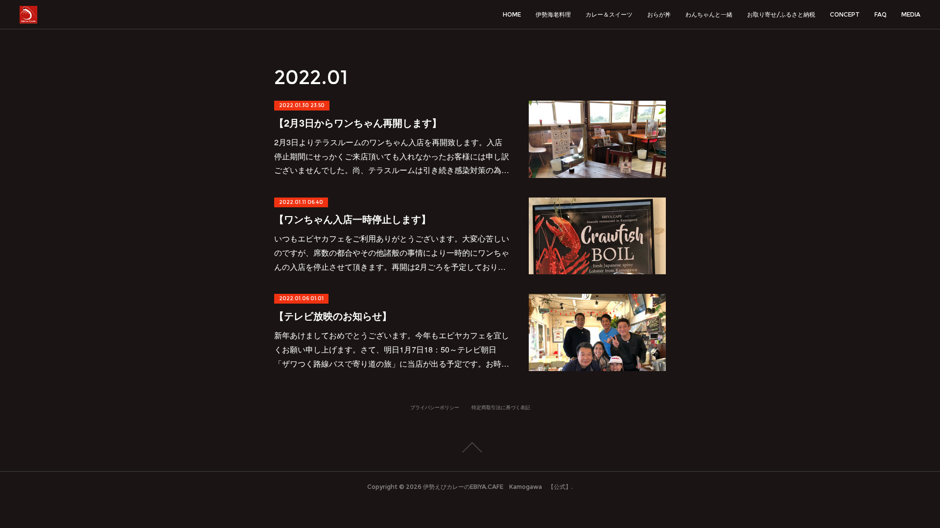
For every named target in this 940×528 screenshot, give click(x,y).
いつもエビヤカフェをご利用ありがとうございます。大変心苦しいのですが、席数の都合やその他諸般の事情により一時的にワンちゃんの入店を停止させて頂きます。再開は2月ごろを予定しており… (391, 252)
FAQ (880, 14)
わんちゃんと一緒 (708, 14)
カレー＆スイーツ (609, 14)
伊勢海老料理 (553, 14)
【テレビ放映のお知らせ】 (333, 315)
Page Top (470, 447)
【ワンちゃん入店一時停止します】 (352, 219)
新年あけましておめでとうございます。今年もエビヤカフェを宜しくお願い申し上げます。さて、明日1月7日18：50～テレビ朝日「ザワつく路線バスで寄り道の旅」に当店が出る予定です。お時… (391, 349)
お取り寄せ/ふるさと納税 (781, 14)
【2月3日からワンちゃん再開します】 (358, 122)
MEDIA (910, 14)
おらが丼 (659, 14)
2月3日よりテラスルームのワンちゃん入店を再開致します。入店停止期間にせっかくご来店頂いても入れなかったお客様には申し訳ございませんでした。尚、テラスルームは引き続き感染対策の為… (391, 156)
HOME (512, 14)
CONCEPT (845, 14)
